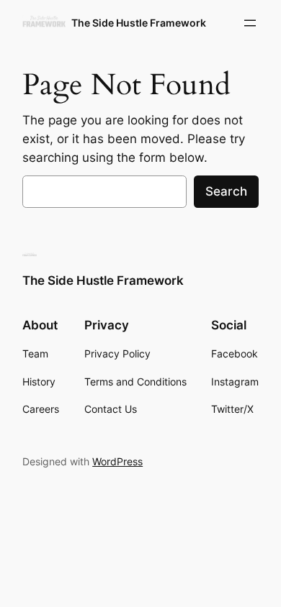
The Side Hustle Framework (138, 23)
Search (226, 191)
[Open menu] (250, 23)
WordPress (117, 461)
